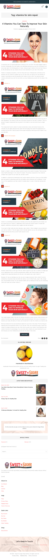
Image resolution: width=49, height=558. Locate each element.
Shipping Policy (4, 503)
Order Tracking (4, 523)
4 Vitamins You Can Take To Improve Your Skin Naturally (24, 25)
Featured (3, 442)
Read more (24, 334)
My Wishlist (4, 520)
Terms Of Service (5, 506)
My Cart (3, 516)
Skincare (24, 21)
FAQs (2, 491)
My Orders (3, 518)
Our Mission (4, 484)
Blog (2, 486)
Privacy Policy (4, 501)
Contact (3, 488)
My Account (4, 513)
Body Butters (4, 530)
